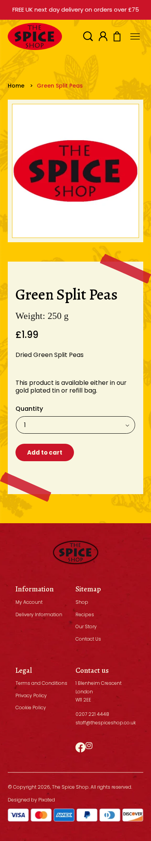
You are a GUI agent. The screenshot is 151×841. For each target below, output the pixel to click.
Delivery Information (38, 614)
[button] (88, 36)
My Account (29, 602)
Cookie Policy (30, 707)
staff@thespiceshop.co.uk (106, 722)
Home (16, 86)
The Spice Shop (70, 787)
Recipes (85, 614)
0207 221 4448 (92, 714)
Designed (19, 799)
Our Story (86, 626)
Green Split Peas (60, 86)
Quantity (29, 408)
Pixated (46, 799)
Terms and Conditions (41, 683)
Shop (82, 602)
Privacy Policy (31, 695)
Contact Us (88, 639)
